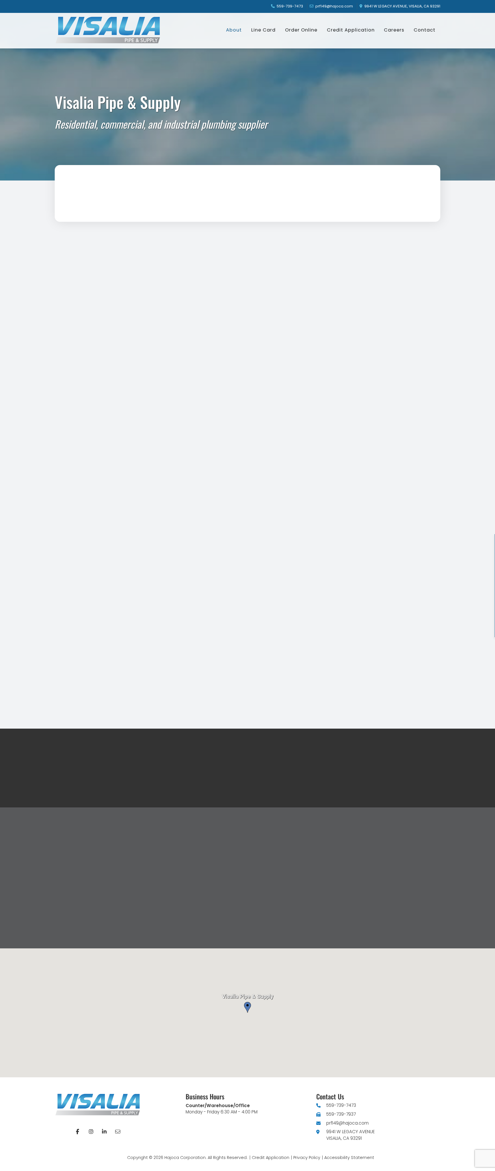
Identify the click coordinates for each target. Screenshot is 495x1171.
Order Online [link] (111, 671)
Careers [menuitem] (394, 30)
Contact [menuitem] (424, 30)
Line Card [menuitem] (263, 30)
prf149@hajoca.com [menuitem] (334, 6)
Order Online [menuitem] (301, 30)
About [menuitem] (234, 30)
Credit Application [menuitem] (351, 30)
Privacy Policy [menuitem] (306, 1158)
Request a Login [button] (210, 785)
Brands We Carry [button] (225, 671)
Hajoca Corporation (185, 1157)
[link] (28, 703)
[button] (289, 604)
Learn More (149, 785)
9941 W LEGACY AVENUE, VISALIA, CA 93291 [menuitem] (402, 6)
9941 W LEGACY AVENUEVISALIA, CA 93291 (350, 1135)
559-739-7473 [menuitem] (290, 6)
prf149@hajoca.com (347, 1123)
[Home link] (112, 29)
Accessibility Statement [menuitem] (349, 1158)
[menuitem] (77, 1131)
